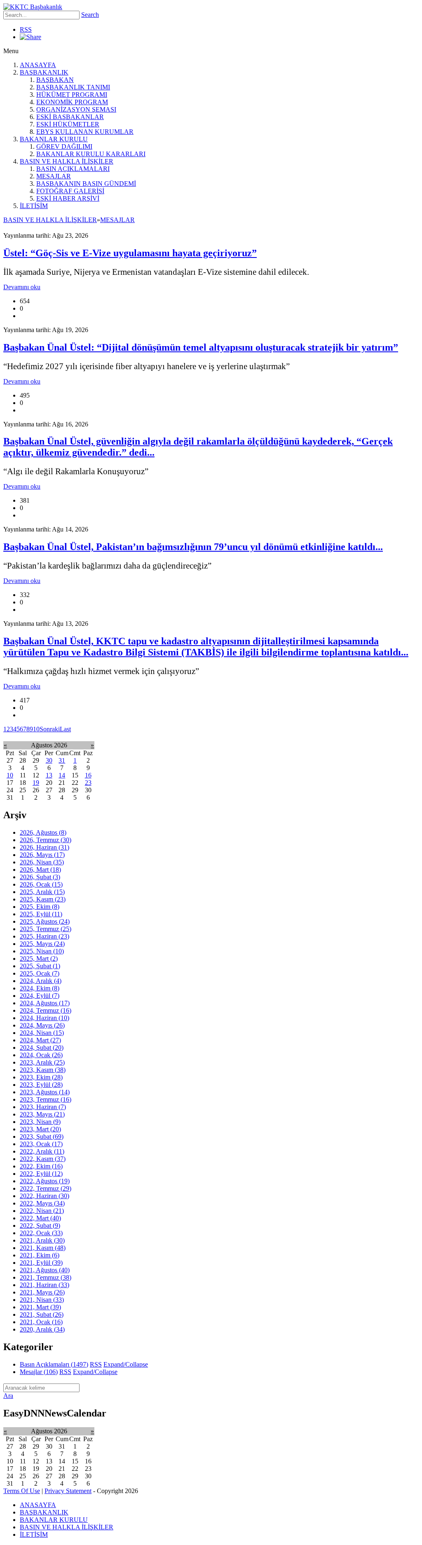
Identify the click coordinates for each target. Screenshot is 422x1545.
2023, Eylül (41, 1084)
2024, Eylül (39, 995)
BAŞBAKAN (55, 79)
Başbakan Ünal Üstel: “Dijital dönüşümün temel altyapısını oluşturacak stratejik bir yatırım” (200, 347)
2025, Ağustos (45, 921)
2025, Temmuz (45, 928)
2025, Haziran (44, 936)
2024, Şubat (41, 1047)
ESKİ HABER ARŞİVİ (67, 198)
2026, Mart (40, 869)
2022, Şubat (40, 1225)
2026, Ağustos (43, 832)
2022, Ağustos (45, 1180)
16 (88, 775)
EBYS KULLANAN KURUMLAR (85, 131)
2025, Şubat (40, 965)
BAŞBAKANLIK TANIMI (73, 87)
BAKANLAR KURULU (54, 139)
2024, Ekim (39, 988)
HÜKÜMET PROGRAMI (71, 94)
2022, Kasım (43, 1158)
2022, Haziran (44, 1195)
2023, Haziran (43, 1106)
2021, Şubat (41, 1314)
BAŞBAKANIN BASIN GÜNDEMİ (86, 183)
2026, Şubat (40, 876)
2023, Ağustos (45, 1092)
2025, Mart (39, 958)
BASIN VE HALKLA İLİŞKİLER (66, 161)
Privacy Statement (68, 1490)
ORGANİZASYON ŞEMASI (76, 109)
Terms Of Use (21, 1490)
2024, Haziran (44, 1017)
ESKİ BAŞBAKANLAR (70, 116)
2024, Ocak (41, 1054)
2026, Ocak (41, 884)
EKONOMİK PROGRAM (72, 101)
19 (36, 782)
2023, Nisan (40, 1121)
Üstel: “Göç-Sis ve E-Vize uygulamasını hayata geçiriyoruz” (130, 253)
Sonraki (50, 729)
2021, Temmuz (45, 1277)
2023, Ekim (41, 1077)
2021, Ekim (39, 1255)
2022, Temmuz (45, 1188)
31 (62, 760)
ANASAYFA (38, 64)
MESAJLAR (53, 176)
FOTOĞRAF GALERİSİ (70, 190)
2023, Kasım (43, 1069)
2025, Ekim (39, 906)
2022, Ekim (41, 1166)
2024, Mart (40, 1040)
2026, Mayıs (42, 854)
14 (62, 775)
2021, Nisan (42, 1299)
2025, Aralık (42, 891)
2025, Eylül (41, 914)
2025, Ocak (39, 973)
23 (88, 782)
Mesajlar (39, 1371)
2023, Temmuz (45, 1099)
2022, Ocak (41, 1232)
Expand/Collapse (125, 1364)
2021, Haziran (44, 1284)
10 (36, 729)
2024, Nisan (42, 1032)
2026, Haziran (44, 847)
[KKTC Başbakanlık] (32, 6)
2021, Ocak (41, 1321)
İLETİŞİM (34, 205)
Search (90, 14)
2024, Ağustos (45, 1003)
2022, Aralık (42, 1151)
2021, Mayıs (42, 1292)
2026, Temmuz (45, 839)
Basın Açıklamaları (54, 1364)
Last (65, 729)
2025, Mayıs (42, 943)
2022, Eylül (41, 1173)
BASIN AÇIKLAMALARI (73, 168)
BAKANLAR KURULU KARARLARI (90, 153)
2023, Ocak (41, 1143)
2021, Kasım (43, 1247)
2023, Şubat (41, 1136)
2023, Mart (40, 1129)
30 (49, 760)
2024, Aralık (40, 980)
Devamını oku (21, 286)
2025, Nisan (42, 951)
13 (49, 775)
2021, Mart (40, 1307)
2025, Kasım (43, 899)
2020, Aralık (42, 1329)
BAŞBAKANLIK (44, 72)
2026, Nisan (42, 862)
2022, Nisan (42, 1210)
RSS (26, 29)
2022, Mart (40, 1218)
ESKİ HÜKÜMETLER (67, 124)
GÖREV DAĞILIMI (64, 146)
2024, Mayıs (42, 1025)
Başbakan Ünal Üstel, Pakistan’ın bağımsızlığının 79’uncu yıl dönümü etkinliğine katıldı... (193, 546)
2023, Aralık (42, 1062)
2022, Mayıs (42, 1203)
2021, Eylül (41, 1262)
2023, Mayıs (42, 1114)
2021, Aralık (42, 1240)
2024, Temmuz (45, 1010)
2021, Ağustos (45, 1269)
